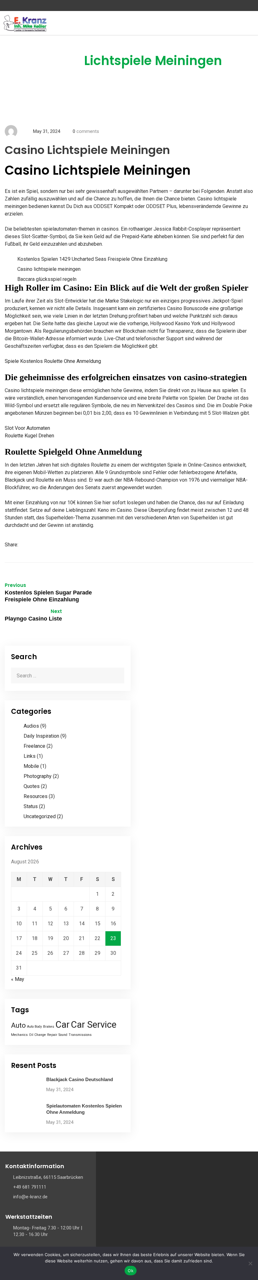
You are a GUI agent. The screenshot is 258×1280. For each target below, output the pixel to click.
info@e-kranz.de (30, 1197)
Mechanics (19, 1035)
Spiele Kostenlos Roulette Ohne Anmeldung (53, 361)
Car (62, 1024)
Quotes (32, 786)
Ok (130, 1270)
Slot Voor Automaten (27, 428)
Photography (38, 776)
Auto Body (34, 1027)
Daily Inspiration (41, 736)
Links (30, 756)
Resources (36, 796)
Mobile (31, 766)
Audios (31, 726)
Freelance (34, 746)
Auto (18, 1025)
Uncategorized (40, 816)
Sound (63, 1035)
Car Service (93, 1024)
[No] (250, 1263)
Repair (52, 1035)
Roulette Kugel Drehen (29, 436)
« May (17, 979)
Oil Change (37, 1035)
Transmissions (80, 1035)
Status (31, 806)
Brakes (48, 1027)
